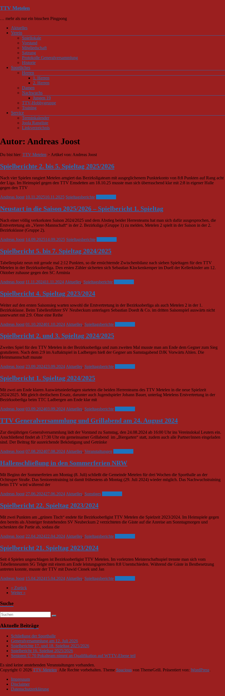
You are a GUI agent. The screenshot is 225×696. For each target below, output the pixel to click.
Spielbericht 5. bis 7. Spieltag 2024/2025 (55, 251)
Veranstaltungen (98, 451)
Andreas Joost (12, 197)
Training (29, 107)
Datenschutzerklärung (30, 689)
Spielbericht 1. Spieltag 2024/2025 (47, 378)
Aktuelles (19, 27)
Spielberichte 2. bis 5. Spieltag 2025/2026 (57, 166)
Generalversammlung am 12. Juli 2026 (44, 641)
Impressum (20, 679)
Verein (16, 32)
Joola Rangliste (35, 122)
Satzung (29, 52)
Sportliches (20, 67)
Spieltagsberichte (80, 197)
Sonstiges (93, 493)
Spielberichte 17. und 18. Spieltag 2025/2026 (50, 645)
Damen (28, 87)
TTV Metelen (15, 8)
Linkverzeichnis (36, 127)
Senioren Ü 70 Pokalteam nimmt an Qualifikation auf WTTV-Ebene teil (73, 655)
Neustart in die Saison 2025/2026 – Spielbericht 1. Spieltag (81, 208)
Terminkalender (35, 118)
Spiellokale (31, 38)
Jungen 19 (42, 98)
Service (17, 112)
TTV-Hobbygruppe (39, 102)
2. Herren (41, 82)
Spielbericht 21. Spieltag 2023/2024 (49, 547)
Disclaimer (20, 684)
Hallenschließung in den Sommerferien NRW (63, 463)
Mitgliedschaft (34, 47)
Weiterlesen (106, 197)
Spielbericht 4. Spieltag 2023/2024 (47, 293)
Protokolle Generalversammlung (50, 57)
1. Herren (41, 78)
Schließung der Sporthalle (33, 636)
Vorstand (29, 43)
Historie (29, 62)
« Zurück (19, 587)
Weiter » (18, 592)
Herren (28, 72)
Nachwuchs (32, 92)
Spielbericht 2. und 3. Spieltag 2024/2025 (57, 335)
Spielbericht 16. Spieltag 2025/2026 (42, 650)
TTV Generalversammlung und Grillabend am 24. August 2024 (89, 420)
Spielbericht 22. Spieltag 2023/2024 (49, 505)
